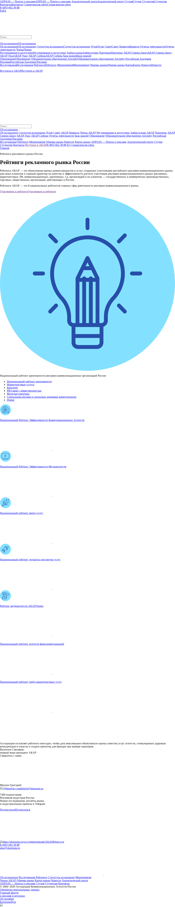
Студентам (51, 883)
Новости (56, 880)
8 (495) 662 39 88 (9, 7)
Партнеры (161, 132)
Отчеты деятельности (61, 135)
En (68, 145)
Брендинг (12, 387)
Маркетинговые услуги (20, 384)
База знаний (82, 135)
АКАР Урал (23, 135)
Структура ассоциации (32, 132)
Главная (4, 148)
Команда (74, 132)
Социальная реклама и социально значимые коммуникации (41, 396)
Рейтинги (41, 877)
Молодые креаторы (18, 393)
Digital (10, 399)
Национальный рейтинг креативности (29, 381)
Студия (40, 883)
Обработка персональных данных (19, 889)
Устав (49, 132)
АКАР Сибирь (39, 135)
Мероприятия (83, 877)
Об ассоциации (9, 132)
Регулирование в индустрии (113, 132)
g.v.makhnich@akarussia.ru (28, 788)
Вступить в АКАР (36, 145)
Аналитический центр (75, 880)
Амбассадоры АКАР (142, 132)
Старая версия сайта (82, 145)
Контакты (64, 883)
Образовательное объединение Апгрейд (128, 135)
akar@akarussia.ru (10, 848)
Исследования (27, 877)
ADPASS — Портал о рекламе (17, 883)
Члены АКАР (88, 132)
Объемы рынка (25, 880)
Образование (97, 135)
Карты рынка (42, 880)
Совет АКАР (61, 132)
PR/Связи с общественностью (24, 390)
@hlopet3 (8, 788)
